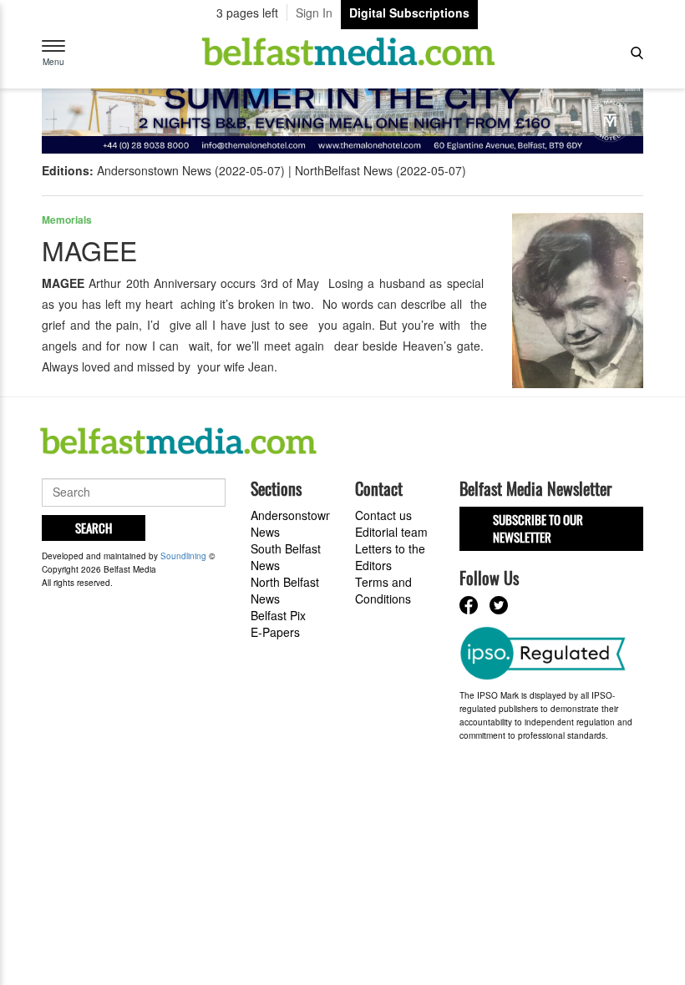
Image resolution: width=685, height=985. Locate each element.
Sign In (314, 12)
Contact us (383, 515)
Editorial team (391, 531)
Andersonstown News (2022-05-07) (191, 170)
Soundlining (183, 556)
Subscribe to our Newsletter (538, 528)
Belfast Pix (278, 615)
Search (93, 527)
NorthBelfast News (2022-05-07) (380, 170)
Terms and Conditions (383, 590)
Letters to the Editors (390, 556)
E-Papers (275, 632)
